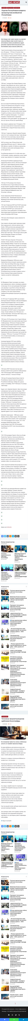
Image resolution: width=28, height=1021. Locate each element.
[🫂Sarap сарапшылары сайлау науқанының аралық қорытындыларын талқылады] (5, 622)
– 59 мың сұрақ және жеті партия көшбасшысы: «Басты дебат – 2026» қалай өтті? (18, 645)
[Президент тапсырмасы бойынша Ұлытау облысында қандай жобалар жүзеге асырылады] (7, 567)
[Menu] (2, 2)
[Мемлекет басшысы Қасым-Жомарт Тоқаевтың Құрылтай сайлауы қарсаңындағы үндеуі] (21, 548)
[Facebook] (2, 536)
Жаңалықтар (10, 7)
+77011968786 (10, 1011)
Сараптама (17, 7)
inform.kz (9, 527)
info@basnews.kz (22, 1009)
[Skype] (13, 536)
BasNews (4, 7)
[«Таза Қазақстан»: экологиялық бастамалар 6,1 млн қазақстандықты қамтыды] (5, 637)
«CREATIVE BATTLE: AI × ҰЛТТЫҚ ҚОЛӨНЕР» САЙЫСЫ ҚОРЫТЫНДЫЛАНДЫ (18, 615)
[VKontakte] (8, 536)
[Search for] (26, 2)
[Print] (18, 536)
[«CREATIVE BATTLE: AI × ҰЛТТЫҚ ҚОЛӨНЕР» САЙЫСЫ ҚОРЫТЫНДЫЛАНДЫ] (21, 567)
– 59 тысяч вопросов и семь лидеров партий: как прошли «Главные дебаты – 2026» (18, 630)
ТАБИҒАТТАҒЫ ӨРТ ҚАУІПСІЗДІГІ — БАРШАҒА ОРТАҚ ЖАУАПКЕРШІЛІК (17, 691)
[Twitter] (5, 536)
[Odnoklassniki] (10, 536)
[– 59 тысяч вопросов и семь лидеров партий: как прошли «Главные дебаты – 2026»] (5, 630)
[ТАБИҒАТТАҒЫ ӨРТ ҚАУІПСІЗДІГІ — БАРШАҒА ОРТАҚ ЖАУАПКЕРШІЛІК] (5, 691)
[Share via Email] (16, 536)
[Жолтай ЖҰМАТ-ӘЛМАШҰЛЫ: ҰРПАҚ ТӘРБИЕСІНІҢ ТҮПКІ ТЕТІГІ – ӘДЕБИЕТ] (5, 698)
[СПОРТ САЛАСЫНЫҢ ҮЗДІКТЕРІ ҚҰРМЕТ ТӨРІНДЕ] (5, 652)
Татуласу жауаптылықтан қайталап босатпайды (6, 555)
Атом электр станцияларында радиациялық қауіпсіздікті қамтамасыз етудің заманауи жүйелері (18, 682)
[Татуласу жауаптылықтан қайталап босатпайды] (7, 548)
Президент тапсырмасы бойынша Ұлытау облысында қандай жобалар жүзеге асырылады (6, 576)
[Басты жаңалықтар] (14, 2)
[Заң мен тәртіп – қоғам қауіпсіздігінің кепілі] (5, 706)
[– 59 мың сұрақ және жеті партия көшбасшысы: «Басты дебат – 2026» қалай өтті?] (5, 645)
